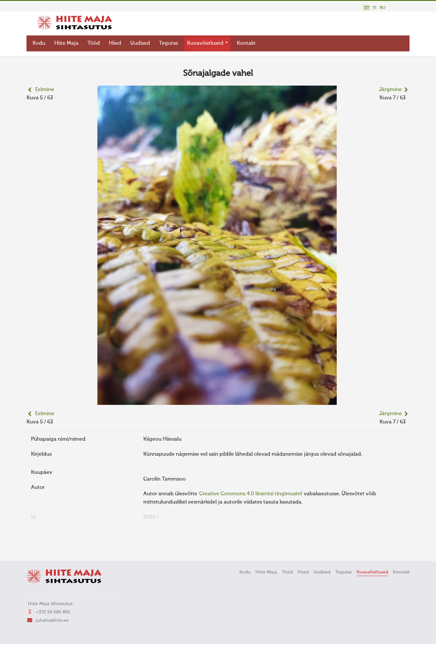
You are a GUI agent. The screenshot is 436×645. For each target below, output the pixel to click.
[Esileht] (74, 28)
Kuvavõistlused (206, 43)
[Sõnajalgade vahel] (217, 401)
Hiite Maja (66, 43)
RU (382, 8)
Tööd (93, 43)
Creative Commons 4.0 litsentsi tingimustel (250, 494)
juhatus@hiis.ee (52, 620)
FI (374, 8)
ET (367, 8)
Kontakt (246, 43)
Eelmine (44, 89)
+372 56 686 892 (53, 612)
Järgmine (390, 89)
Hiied (115, 43)
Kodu (39, 43)
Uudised (140, 43)
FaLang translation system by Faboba (49, 547)
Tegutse (168, 43)
